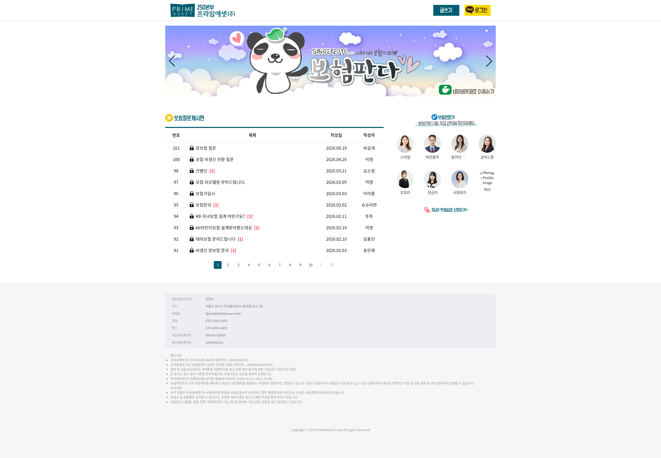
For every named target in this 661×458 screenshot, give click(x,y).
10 (310, 264)
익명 (369, 159)
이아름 (369, 193)
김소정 (369, 170)
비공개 (369, 148)
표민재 (369, 250)
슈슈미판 (369, 205)
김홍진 (369, 239)
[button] (489, 61)
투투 (369, 216)
